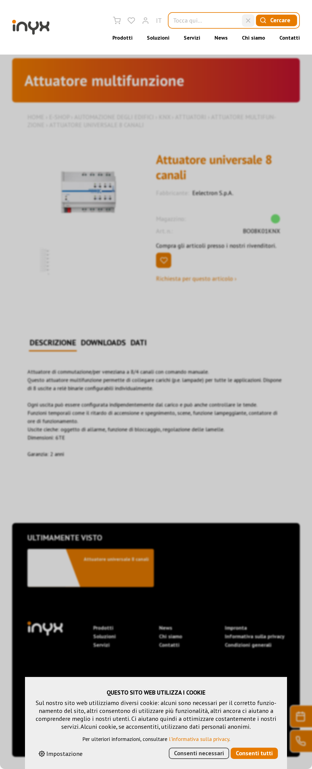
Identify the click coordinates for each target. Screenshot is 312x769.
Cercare (280, 20)
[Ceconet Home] (30, 27)
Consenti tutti (254, 753)
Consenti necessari (199, 753)
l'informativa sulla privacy (199, 738)
